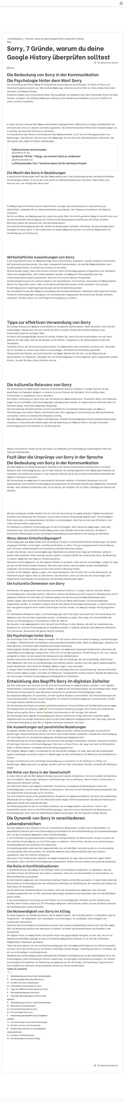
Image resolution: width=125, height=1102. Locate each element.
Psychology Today (95, 962)
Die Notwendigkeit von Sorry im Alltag (25, 1039)
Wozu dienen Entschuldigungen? (23, 1006)
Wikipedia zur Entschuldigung (72, 449)
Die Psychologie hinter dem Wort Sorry (27, 979)
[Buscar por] (115, 4)
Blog (15, 38)
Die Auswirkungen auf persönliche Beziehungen (29, 1022)
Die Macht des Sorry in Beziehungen (25, 983)
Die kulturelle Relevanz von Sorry (25, 993)
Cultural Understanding (18, 452)
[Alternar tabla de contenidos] (9, 973)
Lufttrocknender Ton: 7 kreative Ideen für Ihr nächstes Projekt (49, 163)
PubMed (16, 965)
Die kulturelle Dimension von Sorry (24, 1009)
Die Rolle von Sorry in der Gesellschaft (25, 1025)
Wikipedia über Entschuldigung (21, 955)
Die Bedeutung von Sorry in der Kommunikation (31, 976)
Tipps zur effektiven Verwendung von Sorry (29, 989)
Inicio (9, 38)
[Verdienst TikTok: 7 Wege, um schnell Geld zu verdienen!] (21, 152)
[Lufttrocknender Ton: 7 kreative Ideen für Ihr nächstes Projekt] (22, 159)
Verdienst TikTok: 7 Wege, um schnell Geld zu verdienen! (46, 156)
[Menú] (121, 4)
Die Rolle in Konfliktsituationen (22, 1035)
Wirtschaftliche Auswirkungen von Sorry (26, 986)
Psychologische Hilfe (97, 449)
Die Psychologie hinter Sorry (22, 1012)
